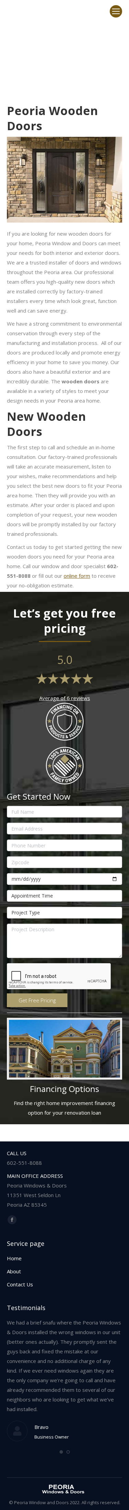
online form (77, 575)
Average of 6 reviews (64, 698)
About (14, 1271)
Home (14, 1258)
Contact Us (20, 1284)
